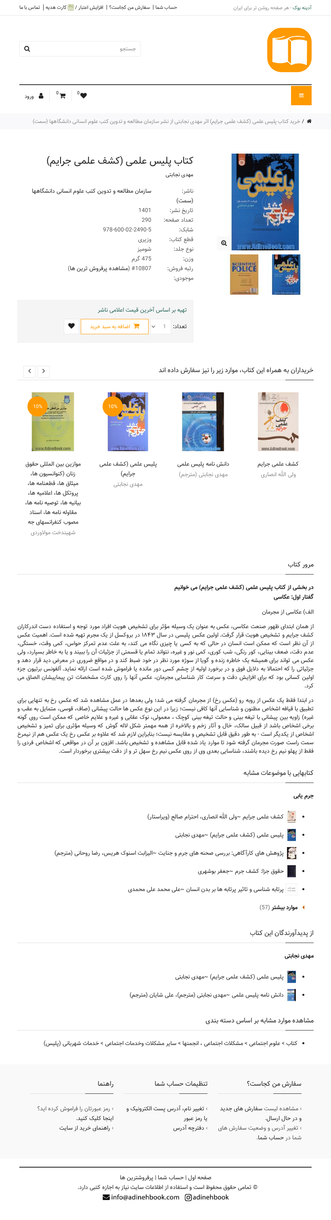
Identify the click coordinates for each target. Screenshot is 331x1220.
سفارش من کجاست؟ (129, 7)
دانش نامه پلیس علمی (203, 464)
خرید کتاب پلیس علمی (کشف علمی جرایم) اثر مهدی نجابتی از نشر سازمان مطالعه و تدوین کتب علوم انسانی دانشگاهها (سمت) (166, 121)
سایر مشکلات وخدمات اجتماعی (140, 1043)
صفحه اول (200, 1178)
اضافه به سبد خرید (110, 326)
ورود (30, 96)
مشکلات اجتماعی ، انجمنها (212, 1043)
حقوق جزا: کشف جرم (260, 871)
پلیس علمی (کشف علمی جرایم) (128, 469)
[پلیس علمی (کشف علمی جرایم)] (224, 243)
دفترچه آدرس (188, 1128)
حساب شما (166, 7)
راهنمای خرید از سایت (84, 1128)
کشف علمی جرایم (278, 464)
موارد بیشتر (284, 907)
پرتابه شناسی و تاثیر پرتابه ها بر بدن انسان (235, 889)
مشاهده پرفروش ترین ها (99, 268)
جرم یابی (303, 796)
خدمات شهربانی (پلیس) (71, 1043)
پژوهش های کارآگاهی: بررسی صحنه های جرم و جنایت (221, 853)
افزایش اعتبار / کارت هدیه (74, 7)
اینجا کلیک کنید (95, 1118)
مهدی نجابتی (179, 174)
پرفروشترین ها (136, 1178)
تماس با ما (29, 7)
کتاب (291, 1043)
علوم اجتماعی (264, 1043)
